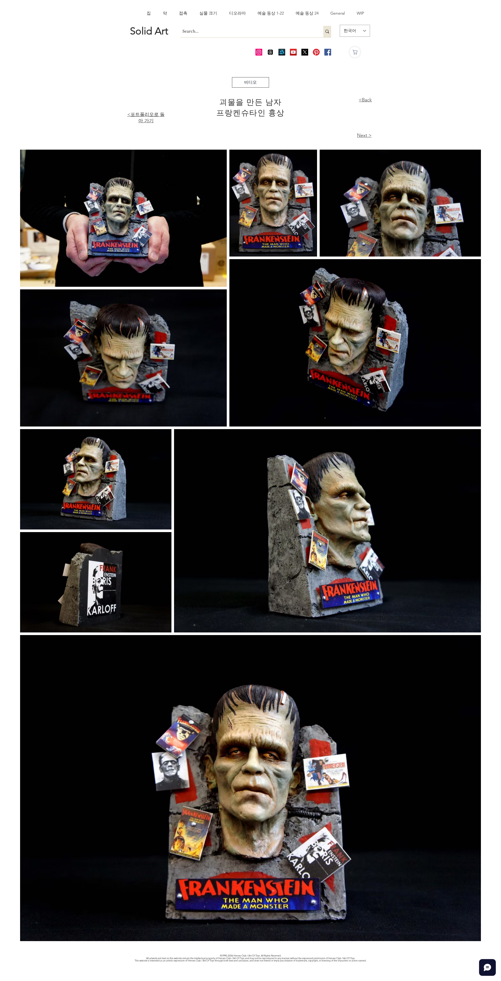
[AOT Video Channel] (293, 52)
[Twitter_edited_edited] (304, 52)
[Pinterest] (316, 52)
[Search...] (327, 31)
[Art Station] (281, 52)
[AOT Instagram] (258, 52)
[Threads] (270, 52)
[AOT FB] (327, 52)
